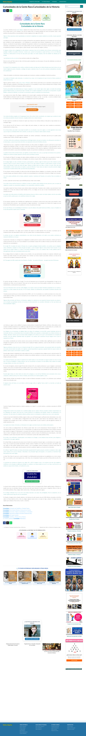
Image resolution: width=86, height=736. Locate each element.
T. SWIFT (80, 351)
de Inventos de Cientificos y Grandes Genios (16, 508)
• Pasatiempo (54, 1)
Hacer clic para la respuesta (32, 481)
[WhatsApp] (10, 10)
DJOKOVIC (79, 355)
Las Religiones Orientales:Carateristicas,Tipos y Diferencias (15, 527)
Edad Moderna (22, 730)
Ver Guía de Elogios (32, 224)
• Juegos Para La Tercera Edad (34, 1)
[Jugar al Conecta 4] (74, 487)
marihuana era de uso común (11, 58)
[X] (7, 10)
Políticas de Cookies (70, 729)
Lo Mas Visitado (70, 726)
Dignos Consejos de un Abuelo (70, 238)
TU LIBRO (70, 102)
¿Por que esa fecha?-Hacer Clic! (74, 54)
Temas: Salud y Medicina (40, 726)
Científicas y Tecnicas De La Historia (14, 516)
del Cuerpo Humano (11, 515)
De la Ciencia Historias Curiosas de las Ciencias (17, 510)
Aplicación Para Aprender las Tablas (74, 636)
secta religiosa (20, 29)
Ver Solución (74, 660)
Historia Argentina (23, 726)
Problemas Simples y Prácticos (74, 554)
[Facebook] (4, 10)
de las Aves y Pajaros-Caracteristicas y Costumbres (17, 511)
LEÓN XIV (79, 353)
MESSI (69, 351)
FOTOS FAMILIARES (78, 102)
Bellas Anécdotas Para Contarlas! (71, 250)
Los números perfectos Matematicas (14, 518)
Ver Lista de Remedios (32, 275)
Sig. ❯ (81, 185)
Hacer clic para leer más (74, 76)
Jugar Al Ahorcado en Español (74, 507)
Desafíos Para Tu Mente (74, 519)
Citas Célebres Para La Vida (70, 227)
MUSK (74, 351)
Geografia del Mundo (55, 726)
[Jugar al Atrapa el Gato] (74, 371)
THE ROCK (68, 353)
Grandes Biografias (23, 733)
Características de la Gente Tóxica (74, 542)
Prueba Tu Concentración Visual (74, 624)
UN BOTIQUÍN (78, 104)
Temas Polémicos (39, 729)
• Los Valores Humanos (46, 1)
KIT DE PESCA (70, 104)
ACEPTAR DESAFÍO (32, 109)
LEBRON (74, 353)
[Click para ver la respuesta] (78, 146)
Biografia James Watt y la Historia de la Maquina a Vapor (50, 527)
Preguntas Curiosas (54, 730)
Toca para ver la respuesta (32, 320)
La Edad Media (22, 729)
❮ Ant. (68, 185)
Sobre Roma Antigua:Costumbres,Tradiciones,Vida (17, 513)
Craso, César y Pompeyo (24, 82)
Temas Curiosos (54, 729)
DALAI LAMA (69, 355)
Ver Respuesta (74, 194)
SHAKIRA (74, 355)
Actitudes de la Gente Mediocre (74, 566)
